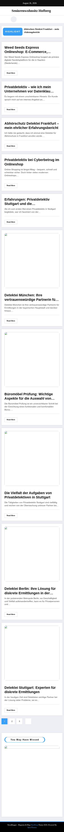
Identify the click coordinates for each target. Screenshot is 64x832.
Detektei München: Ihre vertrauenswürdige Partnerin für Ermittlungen (30, 297)
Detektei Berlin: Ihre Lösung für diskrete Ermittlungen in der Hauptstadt (30, 591)
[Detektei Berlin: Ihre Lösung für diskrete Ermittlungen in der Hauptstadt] (32, 554)
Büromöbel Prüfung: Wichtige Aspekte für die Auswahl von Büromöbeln (28, 396)
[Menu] (5, 19)
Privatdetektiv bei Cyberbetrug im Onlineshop (31, 162)
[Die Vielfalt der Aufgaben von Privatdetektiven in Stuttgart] (32, 458)
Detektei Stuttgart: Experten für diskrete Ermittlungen (30, 690)
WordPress (34, 825)
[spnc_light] (14, 19)
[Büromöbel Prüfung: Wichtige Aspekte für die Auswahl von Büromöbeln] (32, 359)
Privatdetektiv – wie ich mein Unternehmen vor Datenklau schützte (27, 89)
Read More (11, 73)
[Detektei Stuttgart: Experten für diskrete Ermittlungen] (32, 653)
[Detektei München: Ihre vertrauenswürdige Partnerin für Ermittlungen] (32, 260)
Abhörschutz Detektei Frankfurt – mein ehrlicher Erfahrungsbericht (31, 126)
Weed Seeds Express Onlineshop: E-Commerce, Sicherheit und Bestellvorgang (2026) (29, 50)
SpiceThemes (32, 827)
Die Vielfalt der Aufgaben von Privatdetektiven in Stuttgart (28, 495)
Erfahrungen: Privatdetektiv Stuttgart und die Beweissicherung (27, 202)
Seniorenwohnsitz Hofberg (31, 11)
